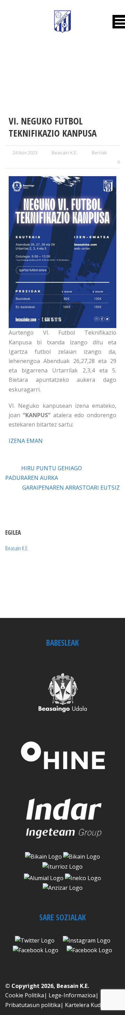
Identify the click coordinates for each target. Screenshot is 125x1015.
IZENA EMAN (26, 441)
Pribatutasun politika (32, 1005)
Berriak (99, 152)
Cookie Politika (24, 995)
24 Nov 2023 (25, 152)
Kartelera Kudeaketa (91, 1005)
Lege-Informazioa (72, 995)
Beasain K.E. (64, 152)
